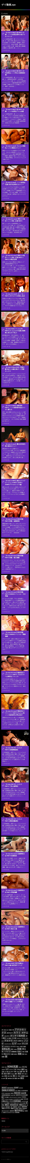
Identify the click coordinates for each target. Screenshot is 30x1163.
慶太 (16, 1074)
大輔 (18, 1071)
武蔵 (5, 1076)
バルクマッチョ (7, 1044)
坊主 (12, 1049)
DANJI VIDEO (8, 1090)
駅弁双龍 (17, 1112)
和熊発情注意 (14, 1105)
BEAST (4, 1088)
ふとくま (13, 1095)
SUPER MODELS (6, 1095)
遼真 (15, 1078)
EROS (19, 1090)
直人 (19, 1076)
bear (7, 1029)
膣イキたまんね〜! (5, 1110)
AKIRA (3, 1067)
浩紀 (11, 1076)
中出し (18, 1046)
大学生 (15, 1049)
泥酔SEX (19, 1107)
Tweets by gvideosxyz (7, 1152)
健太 (22, 1069)
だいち (24, 1067)
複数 (20, 1054)
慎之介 (12, 1073)
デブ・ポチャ (18, 1041)
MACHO (17, 1093)
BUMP (16, 1088)
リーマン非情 (22, 1103)
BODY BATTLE (10, 1088)
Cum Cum (21, 1087)
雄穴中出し (19, 1110)
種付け (15, 1054)
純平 (4, 1078)
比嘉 (9, 1076)
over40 (23, 1093)
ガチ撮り (7, 1097)
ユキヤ (19, 1069)
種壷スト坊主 (14, 1108)
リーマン (13, 1046)
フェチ (19, 1044)
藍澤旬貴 (10, 1078)
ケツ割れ (9, 1038)
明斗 (23, 1073)
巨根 (19, 1049)
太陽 (21, 1071)
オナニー (10, 1033)
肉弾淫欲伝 (24, 1108)
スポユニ (19, 1038)
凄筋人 (7, 1105)
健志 (26, 1069)
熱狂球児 (24, 1107)
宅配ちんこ (22, 1105)
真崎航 (23, 1076)
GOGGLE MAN (7, 1093)
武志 (3, 1076)
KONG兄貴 (12, 1066)
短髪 (12, 1054)
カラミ (17, 1032)
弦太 (5, 1074)
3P (2, 1030)
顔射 (3, 1056)
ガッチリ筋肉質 (17, 1035)
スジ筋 (14, 1038)
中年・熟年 (23, 1046)
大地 (15, 1071)
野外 (23, 1054)
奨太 (24, 1071)
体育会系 (6, 1049)
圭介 (12, 1071)
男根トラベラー (6, 1108)
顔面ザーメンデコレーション (9, 1112)
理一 (16, 1076)
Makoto (20, 1067)
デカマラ (8, 1040)
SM (13, 1030)
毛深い (19, 1051)
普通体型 (14, 1051)
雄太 (22, 1078)
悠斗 (9, 1074)
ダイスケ (11, 1069)
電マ (26, 1054)
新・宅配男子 (14, 1107)
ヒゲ (14, 1043)
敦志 (19, 1074)
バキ (15, 1069)
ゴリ (7, 1069)
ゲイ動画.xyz (9, 4)
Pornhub (3, 1121)
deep (16, 1090)
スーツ (23, 1038)
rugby (10, 1030)
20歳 (5, 1029)
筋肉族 (20, 1108)
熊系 (23, 1051)
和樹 (7, 1071)
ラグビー (7, 1046)
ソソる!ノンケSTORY (9, 1099)
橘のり (26, 1073)
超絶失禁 (12, 1110)
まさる (3, 1069)
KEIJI (6, 1067)
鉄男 (19, 1078)
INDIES (12, 1093)
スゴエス (19, 1097)
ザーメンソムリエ (13, 1097)
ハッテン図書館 (6, 1103)
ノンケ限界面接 (15, 1101)
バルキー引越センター (14, 1103)
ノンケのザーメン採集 (18, 1099)
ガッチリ (7, 1036)
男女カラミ (7, 1054)
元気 (3, 1071)
